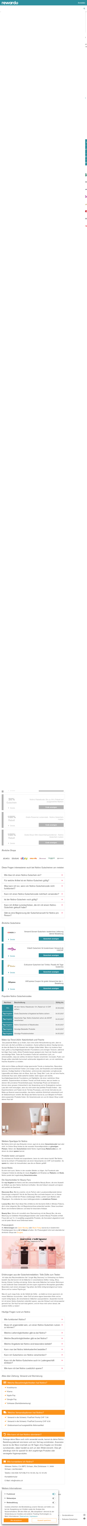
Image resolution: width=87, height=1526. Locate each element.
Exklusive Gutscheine (69, 1519)
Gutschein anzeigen (51, 939)
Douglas (20, 1232)
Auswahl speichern (44, 1520)
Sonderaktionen (68, 1515)
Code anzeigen (51, 807)
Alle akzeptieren (16, 1520)
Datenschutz (24, 1516)
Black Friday (37, 1228)
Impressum (34, 1516)
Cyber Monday (23, 1228)
